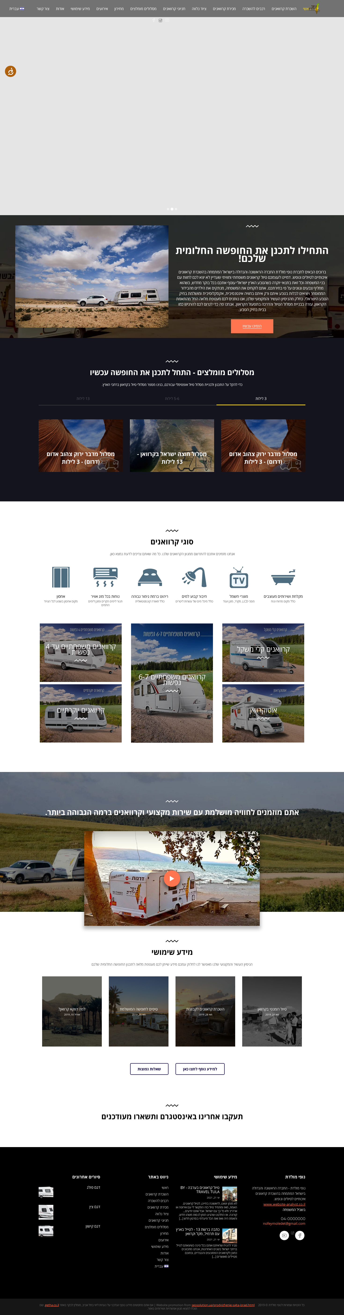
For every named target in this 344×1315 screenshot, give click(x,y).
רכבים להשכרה (253, 8)
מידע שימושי (80, 8)
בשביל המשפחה (294, 1209)
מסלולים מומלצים (143, 8)
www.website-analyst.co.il (284, 1204)
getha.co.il (52, 1305)
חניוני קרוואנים (174, 8)
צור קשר (43, 8)
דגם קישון (93, 1226)
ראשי (307, 8)
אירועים (102, 8)
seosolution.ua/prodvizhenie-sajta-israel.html (223, 1305)
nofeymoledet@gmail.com (284, 1223)
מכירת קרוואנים (224, 8)
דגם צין (94, 1206)
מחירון (119, 8)
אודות (60, 8)
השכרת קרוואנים (284, 8)
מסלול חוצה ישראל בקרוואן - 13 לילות (172, 457)
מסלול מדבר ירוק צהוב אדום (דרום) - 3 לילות (263, 457)
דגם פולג (93, 1187)
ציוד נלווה (199, 8)
